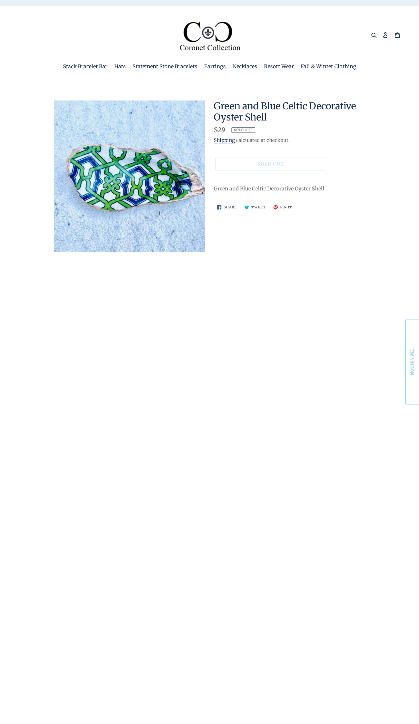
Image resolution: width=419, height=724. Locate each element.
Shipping (224, 140)
